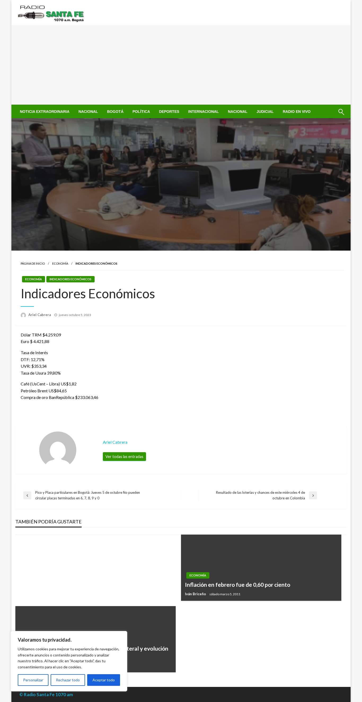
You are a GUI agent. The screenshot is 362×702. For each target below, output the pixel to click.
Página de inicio (33, 263)
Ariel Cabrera (40, 315)
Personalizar (33, 680)
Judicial (265, 111)
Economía (60, 263)
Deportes (169, 111)
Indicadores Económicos (70, 279)
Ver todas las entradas (124, 456)
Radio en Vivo (297, 111)
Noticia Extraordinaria (44, 111)
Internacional (203, 111)
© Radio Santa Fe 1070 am (46, 694)
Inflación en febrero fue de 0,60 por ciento (237, 584)
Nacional (88, 111)
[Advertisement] (181, 65)
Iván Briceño (196, 594)
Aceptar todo (103, 680)
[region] (69, 661)
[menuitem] (44, 111)
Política (141, 111)
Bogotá (115, 111)
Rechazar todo (68, 680)
